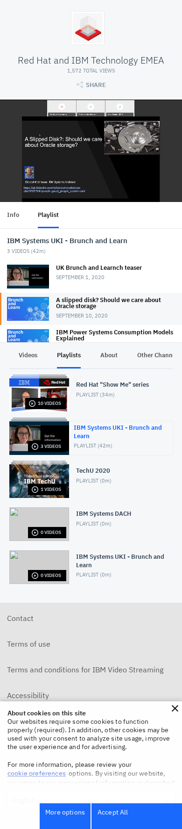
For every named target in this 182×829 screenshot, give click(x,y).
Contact (20, 618)
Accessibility (28, 695)
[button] (175, 708)
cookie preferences (36, 773)
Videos (28, 355)
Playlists (69, 355)
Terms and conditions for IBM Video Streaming (85, 669)
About (109, 355)
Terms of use (28, 644)
